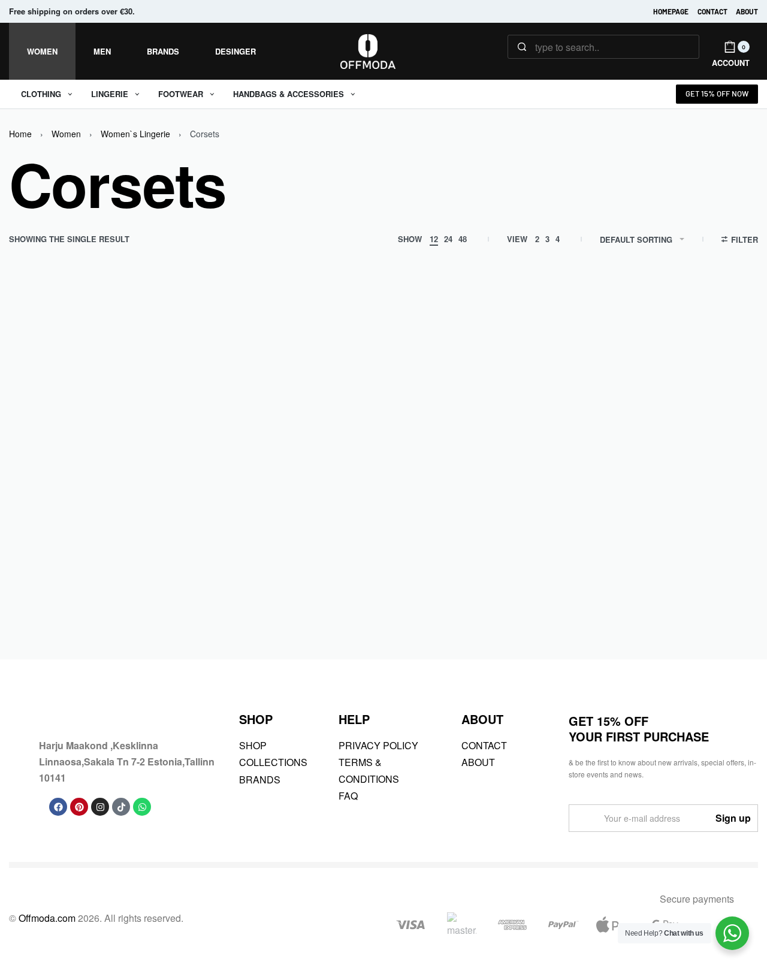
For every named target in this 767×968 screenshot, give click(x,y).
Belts (31, 577)
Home (20, 134)
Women (66, 134)
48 (462, 239)
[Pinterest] (79, 807)
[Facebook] (58, 807)
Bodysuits (61, 577)
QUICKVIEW (135, 523)
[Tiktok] (121, 807)
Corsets (96, 577)
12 (434, 239)
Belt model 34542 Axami (86, 596)
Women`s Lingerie (135, 134)
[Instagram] (100, 807)
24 (448, 239)
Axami (31, 562)
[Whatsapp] (142, 807)
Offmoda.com (47, 918)
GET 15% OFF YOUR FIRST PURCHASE (639, 728)
